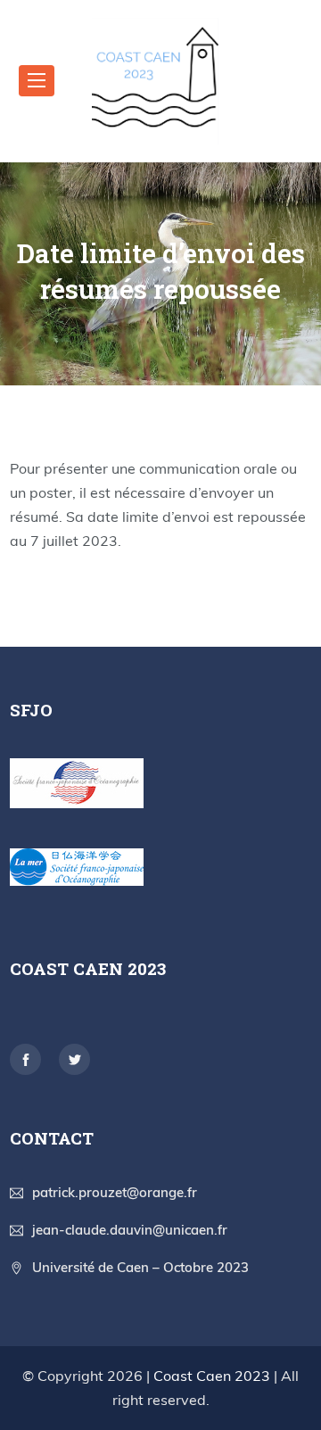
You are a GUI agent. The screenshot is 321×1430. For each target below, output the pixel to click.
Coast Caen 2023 (211, 1376)
